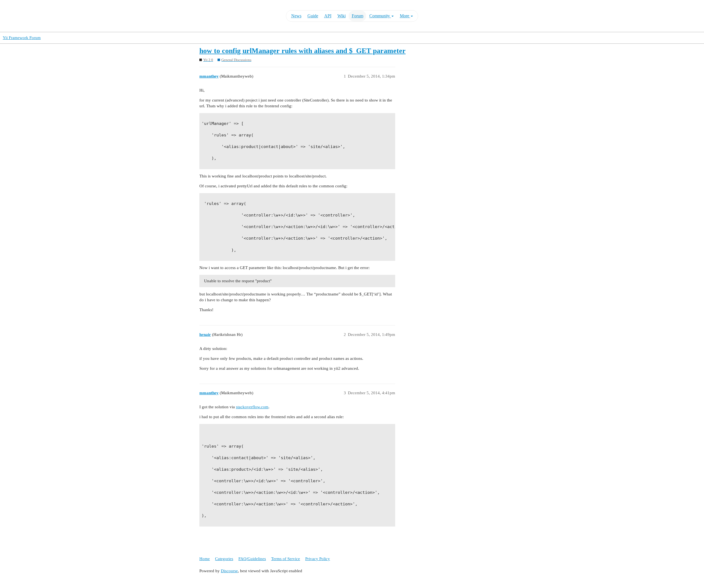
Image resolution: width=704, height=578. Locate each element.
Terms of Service (285, 559)
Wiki (341, 15)
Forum (357, 15)
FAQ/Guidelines (252, 559)
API (327, 15)
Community (380, 15)
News (296, 15)
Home (204, 559)
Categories (224, 559)
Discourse (229, 571)
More (405, 15)
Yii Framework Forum (22, 37)
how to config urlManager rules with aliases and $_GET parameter (302, 51)
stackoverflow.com (252, 407)
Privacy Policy (317, 559)
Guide (312, 15)
